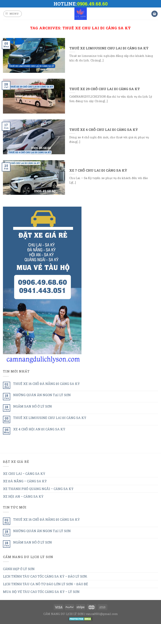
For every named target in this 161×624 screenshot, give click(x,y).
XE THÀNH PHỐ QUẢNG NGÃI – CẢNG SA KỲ (38, 489)
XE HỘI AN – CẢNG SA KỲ (23, 496)
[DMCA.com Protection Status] (81, 618)
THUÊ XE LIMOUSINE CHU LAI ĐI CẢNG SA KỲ (49, 418)
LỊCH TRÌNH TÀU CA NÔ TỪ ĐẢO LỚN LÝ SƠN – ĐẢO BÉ (45, 584)
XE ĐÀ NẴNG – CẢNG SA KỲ (25, 481)
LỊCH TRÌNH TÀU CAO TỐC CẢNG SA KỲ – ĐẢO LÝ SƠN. (45, 576)
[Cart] (154, 14)
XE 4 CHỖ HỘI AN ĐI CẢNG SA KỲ (39, 429)
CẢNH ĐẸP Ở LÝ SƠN (19, 569)
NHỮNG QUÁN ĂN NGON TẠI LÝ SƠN (42, 395)
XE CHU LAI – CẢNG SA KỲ (24, 473)
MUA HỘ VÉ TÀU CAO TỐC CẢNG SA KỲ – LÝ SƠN (41, 592)
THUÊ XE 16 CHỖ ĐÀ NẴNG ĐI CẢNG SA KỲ (46, 383)
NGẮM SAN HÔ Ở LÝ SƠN (32, 406)
